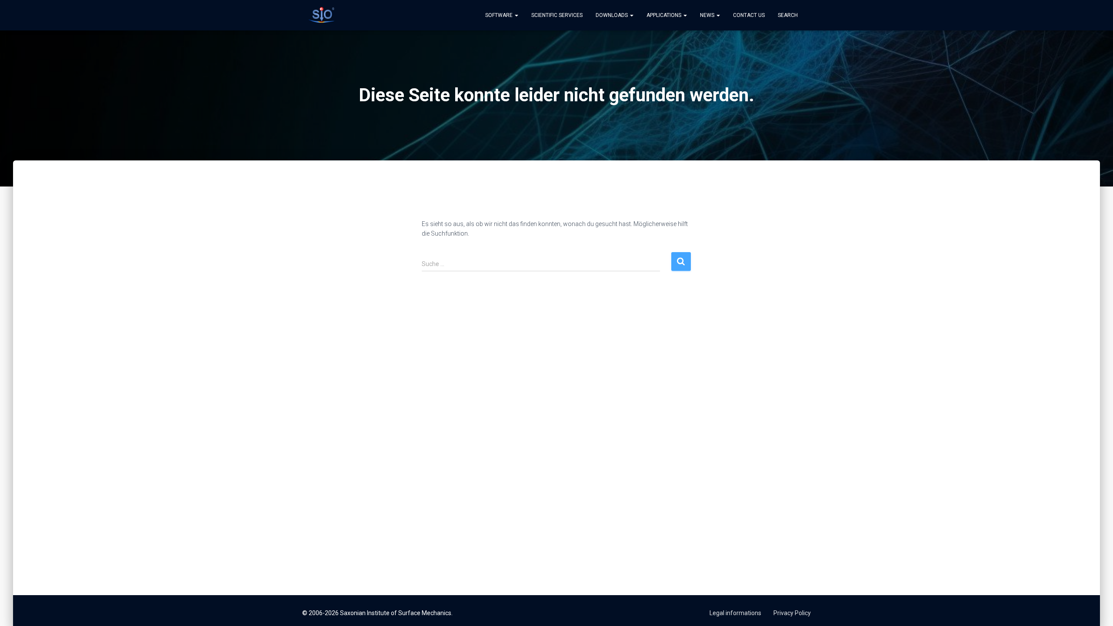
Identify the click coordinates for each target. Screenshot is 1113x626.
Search (788, 15)
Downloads (612, 15)
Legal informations (735, 612)
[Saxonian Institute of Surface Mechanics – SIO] (321, 15)
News (708, 15)
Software (499, 15)
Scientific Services (557, 15)
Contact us (749, 15)
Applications (664, 15)
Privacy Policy (792, 612)
